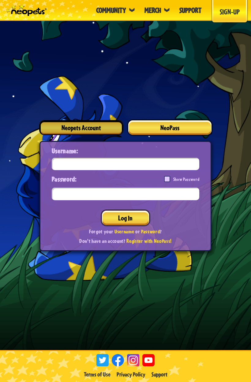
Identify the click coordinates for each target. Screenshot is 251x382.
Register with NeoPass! (149, 241)
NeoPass (169, 127)
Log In (125, 218)
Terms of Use (97, 374)
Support (159, 374)
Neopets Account (81, 127)
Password (150, 231)
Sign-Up (230, 11)
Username (124, 231)
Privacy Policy (131, 374)
